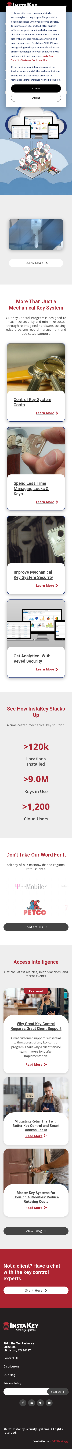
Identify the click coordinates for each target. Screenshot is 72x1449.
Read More (33, 1064)
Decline (36, 97)
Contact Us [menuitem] (10, 1358)
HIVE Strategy (59, 1441)
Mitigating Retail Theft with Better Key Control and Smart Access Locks (36, 1125)
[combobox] (25, 1391)
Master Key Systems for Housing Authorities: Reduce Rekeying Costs (36, 1197)
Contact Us (34, 927)
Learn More (34, 263)
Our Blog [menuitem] (9, 1375)
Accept (36, 88)
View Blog (34, 1231)
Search (56, 1392)
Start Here (34, 1290)
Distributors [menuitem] (11, 1366)
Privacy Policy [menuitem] (12, 1383)
